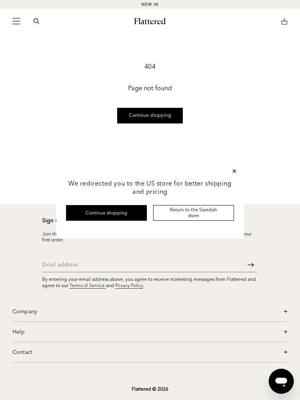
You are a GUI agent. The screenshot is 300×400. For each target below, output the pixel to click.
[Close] (234, 171)
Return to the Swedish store (193, 212)
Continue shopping (107, 213)
